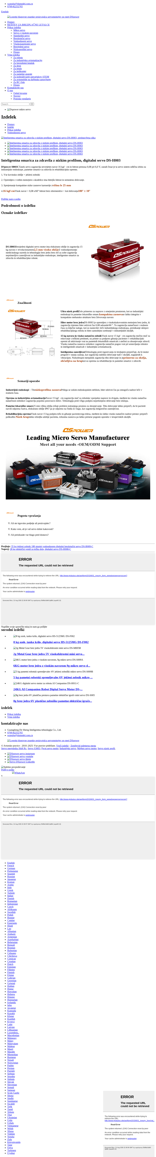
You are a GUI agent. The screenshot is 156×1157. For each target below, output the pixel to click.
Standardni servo (21, 35)
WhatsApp (19, 772)
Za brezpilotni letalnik (23, 63)
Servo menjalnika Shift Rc (14, 748)
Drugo (16, 52)
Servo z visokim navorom (25, 33)
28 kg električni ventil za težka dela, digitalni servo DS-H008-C (40, 549)
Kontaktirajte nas (15, 87)
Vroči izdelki (62, 745)
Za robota (18, 57)
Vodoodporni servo (22, 41)
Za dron (17, 66)
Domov (11, 22)
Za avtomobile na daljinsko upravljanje (32, 79)
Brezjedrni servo (21, 46)
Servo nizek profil (106, 748)
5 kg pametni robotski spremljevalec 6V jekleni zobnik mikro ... (53, 677)
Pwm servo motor (49, 748)
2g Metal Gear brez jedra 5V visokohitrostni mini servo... (49, 654)
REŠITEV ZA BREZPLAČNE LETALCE (28, 24)
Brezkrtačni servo (21, 38)
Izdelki (10, 127)
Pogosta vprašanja (22, 98)
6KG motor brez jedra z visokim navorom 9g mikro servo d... (51, 665)
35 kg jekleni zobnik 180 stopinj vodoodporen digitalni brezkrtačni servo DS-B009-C (52, 546)
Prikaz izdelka (14, 27)
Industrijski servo (68, 748)
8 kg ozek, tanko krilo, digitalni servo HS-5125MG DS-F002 (51, 642)
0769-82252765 (15, 6)
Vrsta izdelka (13, 55)
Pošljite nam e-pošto (11, 199)
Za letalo (17, 68)
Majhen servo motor (86, 748)
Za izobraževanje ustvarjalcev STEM (31, 76)
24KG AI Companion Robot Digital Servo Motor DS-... (48, 689)
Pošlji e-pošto (7, 769)
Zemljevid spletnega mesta (83, 745)
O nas (10, 90)
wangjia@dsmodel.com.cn (20, 3)
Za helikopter (19, 71)
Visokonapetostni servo (24, 44)
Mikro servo (19, 30)
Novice (16, 96)
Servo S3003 (34, 748)
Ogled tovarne (20, 93)
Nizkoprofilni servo (22, 49)
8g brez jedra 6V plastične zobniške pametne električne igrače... (52, 701)
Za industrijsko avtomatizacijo (27, 60)
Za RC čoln (19, 82)
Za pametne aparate (22, 74)
